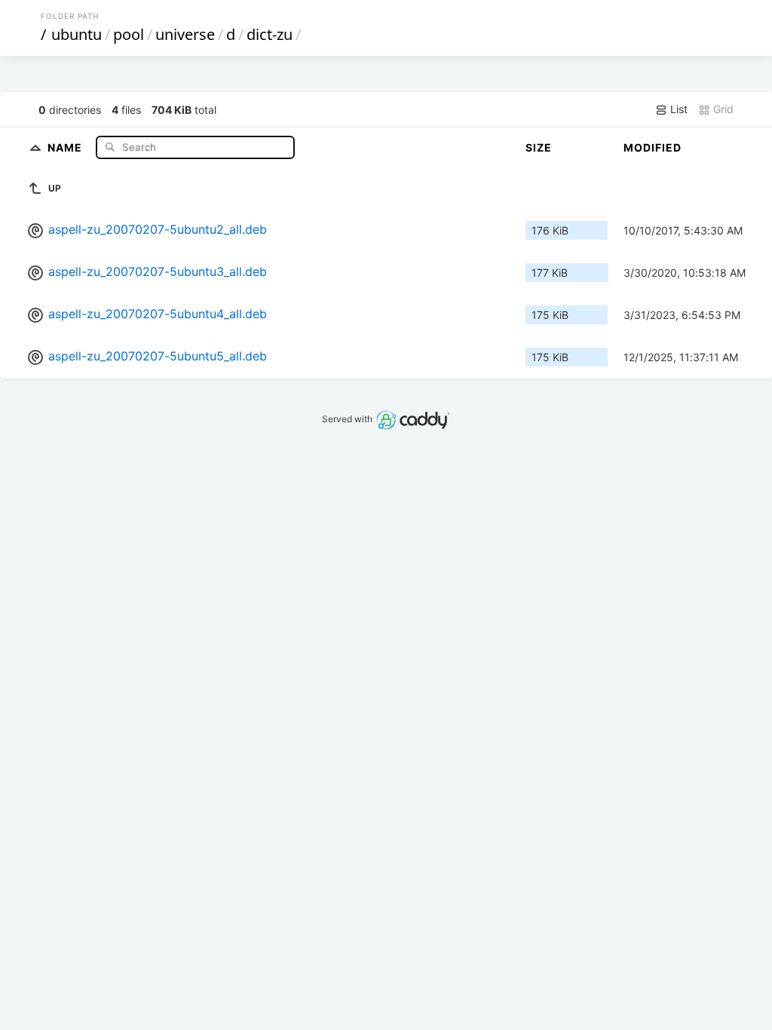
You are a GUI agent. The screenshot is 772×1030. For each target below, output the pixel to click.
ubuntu (76, 34)
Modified (652, 147)
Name (66, 146)
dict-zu (270, 34)
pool (128, 34)
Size (538, 147)
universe (185, 34)
